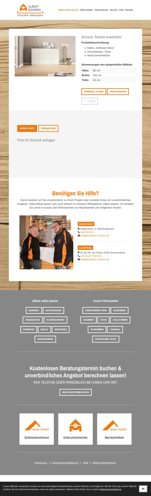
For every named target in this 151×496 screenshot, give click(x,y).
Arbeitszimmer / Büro (96, 310)
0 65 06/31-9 (87, 232)
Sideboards (61, 329)
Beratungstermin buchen (75, 392)
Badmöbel (34, 310)
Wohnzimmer (97, 329)
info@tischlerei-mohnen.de (95, 235)
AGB (85, 462)
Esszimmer (88, 319)
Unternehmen (101, 10)
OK (143, 488)
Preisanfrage (48, 128)
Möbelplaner (27, 128)
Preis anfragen (118, 91)
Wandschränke (45, 339)
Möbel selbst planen (69, 10)
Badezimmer (119, 310)
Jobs (121, 10)
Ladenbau (115, 329)
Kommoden (28, 329)
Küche (103, 319)
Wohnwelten (86, 10)
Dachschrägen (53, 310)
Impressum (40, 462)
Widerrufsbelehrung (104, 462)
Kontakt (129, 10)
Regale (44, 329)
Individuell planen (94, 91)
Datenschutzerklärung (65, 462)
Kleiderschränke (55, 319)
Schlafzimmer (120, 319)
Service (113, 10)
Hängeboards (32, 319)
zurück (91, 101)
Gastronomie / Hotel (105, 339)
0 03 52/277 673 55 (91, 256)
